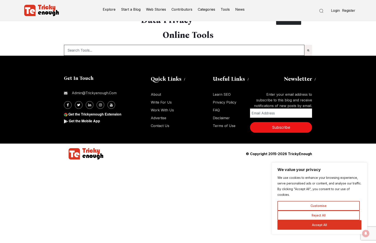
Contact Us (160, 126)
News (240, 9)
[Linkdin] (89, 105)
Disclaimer (221, 118)
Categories (206, 9)
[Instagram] (100, 105)
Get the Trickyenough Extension (94, 114)
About (156, 94)
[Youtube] (111, 105)
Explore (109, 9)
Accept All (319, 225)
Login (335, 10)
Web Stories (156, 9)
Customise (319, 206)
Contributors (181, 9)
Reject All (319, 215)
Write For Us (161, 102)
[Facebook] (68, 105)
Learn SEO (222, 94)
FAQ (216, 110)
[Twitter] (78, 105)
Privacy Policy (224, 102)
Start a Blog (131, 9)
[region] (319, 198)
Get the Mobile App (84, 120)
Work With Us (162, 110)
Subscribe (281, 127)
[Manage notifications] (365, 233)
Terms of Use (224, 126)
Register (348, 10)
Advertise (158, 118)
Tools (225, 9)
